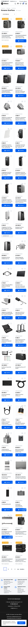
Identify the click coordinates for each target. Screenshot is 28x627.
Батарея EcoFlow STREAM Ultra (19, 228)
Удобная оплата (22, 586)
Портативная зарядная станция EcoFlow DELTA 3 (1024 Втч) (7, 91)
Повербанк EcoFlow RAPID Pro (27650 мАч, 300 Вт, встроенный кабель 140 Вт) (7, 201)
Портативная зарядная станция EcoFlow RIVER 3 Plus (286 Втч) (7, 560)
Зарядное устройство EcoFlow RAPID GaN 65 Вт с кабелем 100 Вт (7, 313)
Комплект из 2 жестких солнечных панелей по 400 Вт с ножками (20, 286)
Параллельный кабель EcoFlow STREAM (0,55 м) (7, 286)
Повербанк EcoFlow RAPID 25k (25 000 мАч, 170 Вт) (6, 173)
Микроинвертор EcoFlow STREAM (19, 258)
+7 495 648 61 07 (5, 1)
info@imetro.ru (13, 1)
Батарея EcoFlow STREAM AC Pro (6, 258)
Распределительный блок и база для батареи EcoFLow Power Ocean (7, 533)
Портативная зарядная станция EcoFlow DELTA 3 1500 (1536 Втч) (7, 36)
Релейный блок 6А (6, 504)
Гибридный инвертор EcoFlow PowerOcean (20, 477)
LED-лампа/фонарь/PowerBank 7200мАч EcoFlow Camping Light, (20, 423)
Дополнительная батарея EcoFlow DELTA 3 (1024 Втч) (19, 64)
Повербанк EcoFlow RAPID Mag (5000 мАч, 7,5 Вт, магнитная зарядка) (7, 146)
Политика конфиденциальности (14, 616)
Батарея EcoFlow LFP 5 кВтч (20, 367)
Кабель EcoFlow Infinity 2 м (19, 395)
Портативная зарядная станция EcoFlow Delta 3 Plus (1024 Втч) (20, 201)
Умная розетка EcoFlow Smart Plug (6, 450)
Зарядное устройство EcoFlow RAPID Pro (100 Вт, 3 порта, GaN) (20, 118)
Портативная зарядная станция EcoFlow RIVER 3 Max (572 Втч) (20, 560)
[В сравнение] (8, 19)
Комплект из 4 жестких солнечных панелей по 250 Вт (20, 91)
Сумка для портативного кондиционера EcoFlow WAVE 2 (19, 505)
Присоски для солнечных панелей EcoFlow (6, 341)
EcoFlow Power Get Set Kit (6, 367)
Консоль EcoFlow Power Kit (6, 395)
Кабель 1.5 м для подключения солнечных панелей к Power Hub (7, 423)
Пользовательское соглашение (14, 618)
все (18, 569)
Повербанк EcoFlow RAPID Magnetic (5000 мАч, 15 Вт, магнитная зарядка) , (7, 228)
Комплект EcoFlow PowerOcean (6, 477)
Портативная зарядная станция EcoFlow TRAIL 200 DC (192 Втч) (20, 533)
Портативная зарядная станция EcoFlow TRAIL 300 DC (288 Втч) (20, 36)
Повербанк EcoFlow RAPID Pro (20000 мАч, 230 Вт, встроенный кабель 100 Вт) (20, 173)
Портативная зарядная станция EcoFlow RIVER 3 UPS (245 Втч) (7, 64)
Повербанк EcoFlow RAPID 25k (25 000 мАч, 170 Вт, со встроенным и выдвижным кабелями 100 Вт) (20, 146)
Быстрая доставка (8, 579)
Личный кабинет (23, 1)
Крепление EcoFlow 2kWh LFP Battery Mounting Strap (20, 341)
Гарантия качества (22, 579)
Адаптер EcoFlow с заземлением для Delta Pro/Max (20, 313)
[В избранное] (11, 19)
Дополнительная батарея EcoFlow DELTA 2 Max (19, 450)
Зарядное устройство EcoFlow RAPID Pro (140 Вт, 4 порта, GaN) (7, 118)
